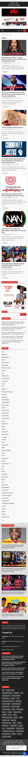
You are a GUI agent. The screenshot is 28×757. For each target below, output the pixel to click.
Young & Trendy (5, 517)
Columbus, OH (5, 53)
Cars (3, 373)
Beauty (3, 360)
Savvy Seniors (5, 477)
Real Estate (4, 474)
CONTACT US (5, 744)
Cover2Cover (5, 381)
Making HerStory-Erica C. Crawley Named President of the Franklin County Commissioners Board (14, 48)
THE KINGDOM (5, 487)
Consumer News (6, 378)
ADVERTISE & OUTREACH (9, 742)
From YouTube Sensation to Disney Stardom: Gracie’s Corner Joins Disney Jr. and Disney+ (14, 605)
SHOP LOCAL (20, 742)
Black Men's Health (6, 368)
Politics (17, 53)
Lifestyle (4, 439)
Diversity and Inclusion (10, 87)
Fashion (4, 407)
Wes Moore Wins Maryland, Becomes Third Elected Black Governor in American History (14, 254)
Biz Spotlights (5, 365)
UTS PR (3, 506)
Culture (4, 123)
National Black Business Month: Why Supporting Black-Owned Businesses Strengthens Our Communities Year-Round (13, 329)
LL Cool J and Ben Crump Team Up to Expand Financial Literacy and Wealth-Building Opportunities (12, 342)
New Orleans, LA (6, 463)
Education (5, 190)
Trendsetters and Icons (7, 493)
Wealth (3, 511)
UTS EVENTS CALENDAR (8, 503)
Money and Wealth (6, 450)
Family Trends (5, 405)
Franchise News (6, 418)
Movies (3, 453)
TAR (3, 482)
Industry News (5, 434)
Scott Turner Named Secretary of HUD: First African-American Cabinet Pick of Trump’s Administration (14, 83)
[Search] (21, 30)
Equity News (5, 397)
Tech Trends (5, 485)
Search (4, 311)
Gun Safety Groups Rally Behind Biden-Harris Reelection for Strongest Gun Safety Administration (14, 149)
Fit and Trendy (5, 413)
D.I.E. (4, 87)
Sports (3, 479)
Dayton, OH (4, 389)
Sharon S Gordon (7, 63)
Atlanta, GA (4, 354)
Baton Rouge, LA (6, 357)
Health (3, 426)
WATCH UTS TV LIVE (24, 30)
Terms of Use (13, 744)
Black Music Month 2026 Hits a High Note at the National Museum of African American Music (14, 582)
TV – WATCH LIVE (9, 741)
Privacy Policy (21, 744)
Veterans (21, 53)
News (14, 53)
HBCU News (5, 423)
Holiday (3, 429)
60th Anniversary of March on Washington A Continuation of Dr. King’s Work (14, 219)
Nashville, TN (5, 458)
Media (3, 447)
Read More (5, 71)
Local (11, 53)
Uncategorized (5, 501)
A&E (3, 352)
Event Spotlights (6, 402)
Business (4, 370)
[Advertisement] (14, 19)
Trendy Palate (5, 498)
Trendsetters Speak (6, 495)
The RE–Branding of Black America (14, 118)
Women (3, 514)
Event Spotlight (5, 399)
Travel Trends (5, 490)
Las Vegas (4, 437)
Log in (3, 520)
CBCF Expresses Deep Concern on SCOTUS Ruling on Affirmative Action (14, 184)
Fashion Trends (5, 410)
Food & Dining (5, 415)
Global (3, 421)
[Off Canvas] (2, 30)
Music (3, 455)
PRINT (16, 741)
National (17, 87)
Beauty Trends (5, 362)
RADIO (20, 741)
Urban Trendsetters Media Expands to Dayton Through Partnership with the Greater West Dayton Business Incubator (13, 323)
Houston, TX (5, 431)
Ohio (3, 469)
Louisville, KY (5, 445)
